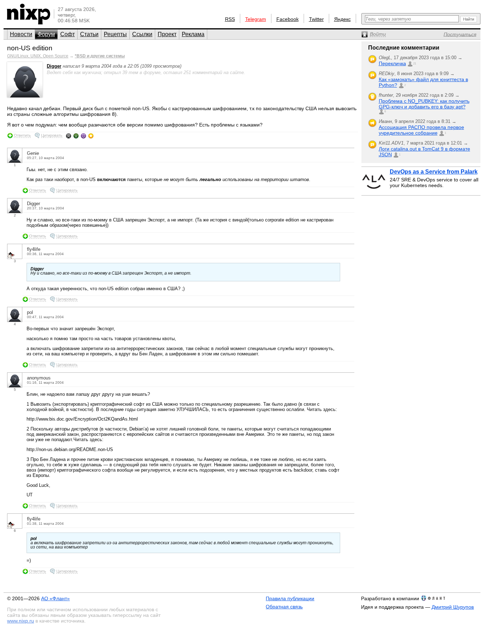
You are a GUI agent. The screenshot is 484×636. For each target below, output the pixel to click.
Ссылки (142, 34)
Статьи (89, 34)
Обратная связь (284, 606)
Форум (46, 34)
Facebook (287, 19)
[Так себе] (76, 136)
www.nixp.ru (20, 621)
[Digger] (25, 96)
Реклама (193, 34)
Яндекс (342, 19)
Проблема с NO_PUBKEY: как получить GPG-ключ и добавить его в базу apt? (424, 103)
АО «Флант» (55, 598)
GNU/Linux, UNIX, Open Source (37, 56)
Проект (167, 34)
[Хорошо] (83, 136)
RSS (230, 19)
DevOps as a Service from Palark (434, 172)
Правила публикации (290, 598)
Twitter (316, 19)
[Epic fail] (68, 136)
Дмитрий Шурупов (453, 607)
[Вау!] (91, 136)
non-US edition (29, 48)
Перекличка (392, 63)
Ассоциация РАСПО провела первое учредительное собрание (421, 130)
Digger (54, 66)
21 (414, 63)
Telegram (255, 19)
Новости (21, 34)
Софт (67, 34)
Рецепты (115, 34)
